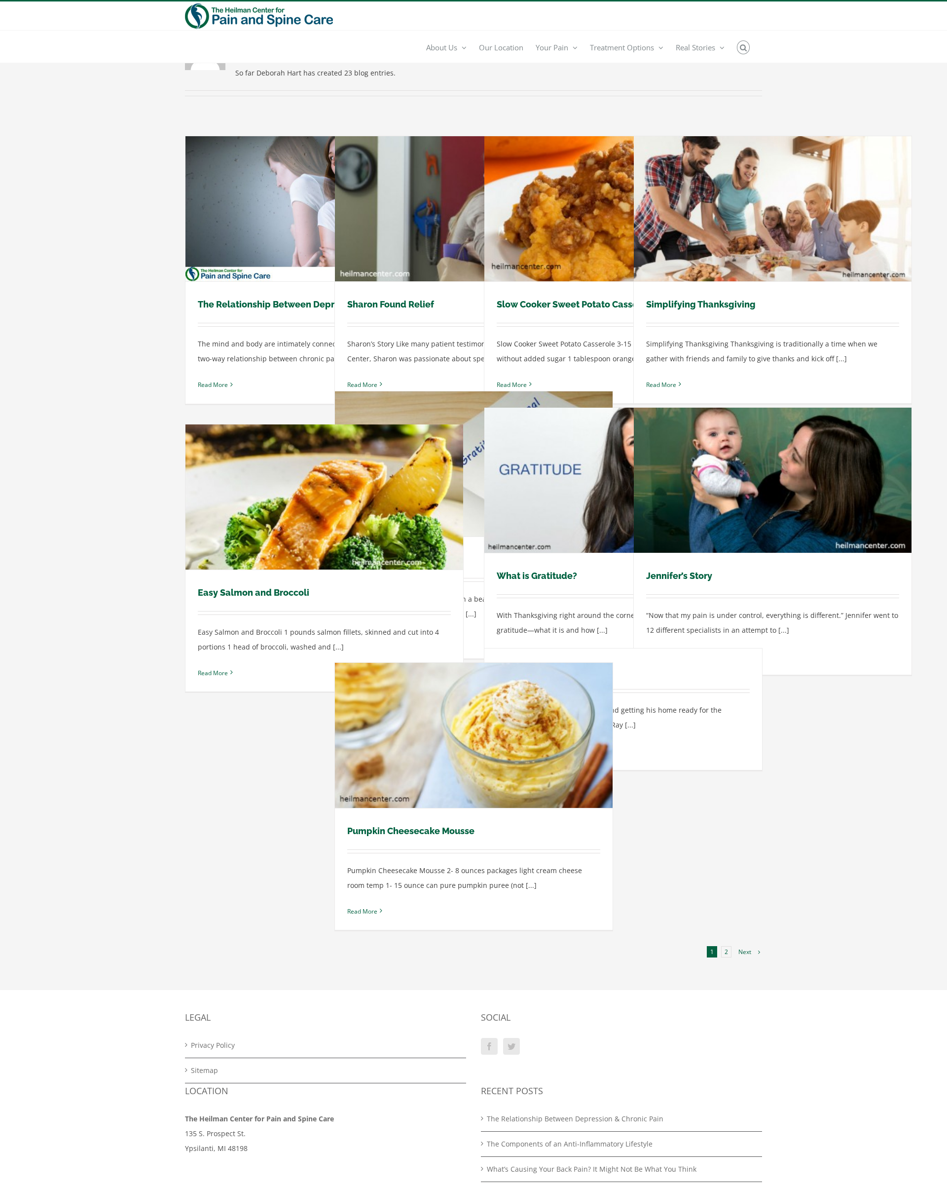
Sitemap (204, 1070)
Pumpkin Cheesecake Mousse (410, 831)
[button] (743, 47)
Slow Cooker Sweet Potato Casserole (576, 304)
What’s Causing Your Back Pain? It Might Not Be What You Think (591, 1169)
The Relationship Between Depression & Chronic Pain (312, 304)
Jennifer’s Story (679, 576)
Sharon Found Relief (390, 304)
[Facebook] (489, 1046)
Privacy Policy (213, 1045)
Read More (213, 385)
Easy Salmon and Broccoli (253, 592)
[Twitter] (511, 1046)
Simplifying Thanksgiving (701, 304)
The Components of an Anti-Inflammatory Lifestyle (570, 1144)
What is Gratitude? (537, 576)
